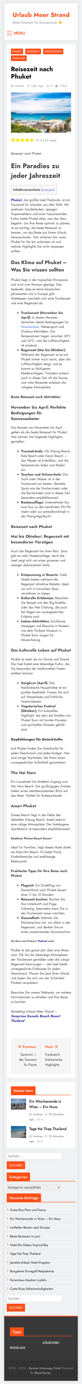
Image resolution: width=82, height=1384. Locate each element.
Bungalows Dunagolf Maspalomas (32, 1271)
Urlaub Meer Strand (41, 14)
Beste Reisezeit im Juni (25, 1236)
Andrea (19, 86)
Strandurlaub (30, 326)
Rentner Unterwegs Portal (45, 1368)
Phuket (17, 51)
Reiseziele (33, 51)
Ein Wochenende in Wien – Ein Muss (45, 1104)
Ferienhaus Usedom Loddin (28, 1280)
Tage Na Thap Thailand (47, 1129)
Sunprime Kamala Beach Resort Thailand (35, 1018)
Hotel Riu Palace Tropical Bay (29, 1245)
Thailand (18, 58)
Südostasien (53, 51)
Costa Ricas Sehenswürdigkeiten (31, 1288)
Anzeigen (48, 190)
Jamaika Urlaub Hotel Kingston (30, 1262)
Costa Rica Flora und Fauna (28, 1210)
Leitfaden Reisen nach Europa (30, 1227)
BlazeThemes (42, 1373)
